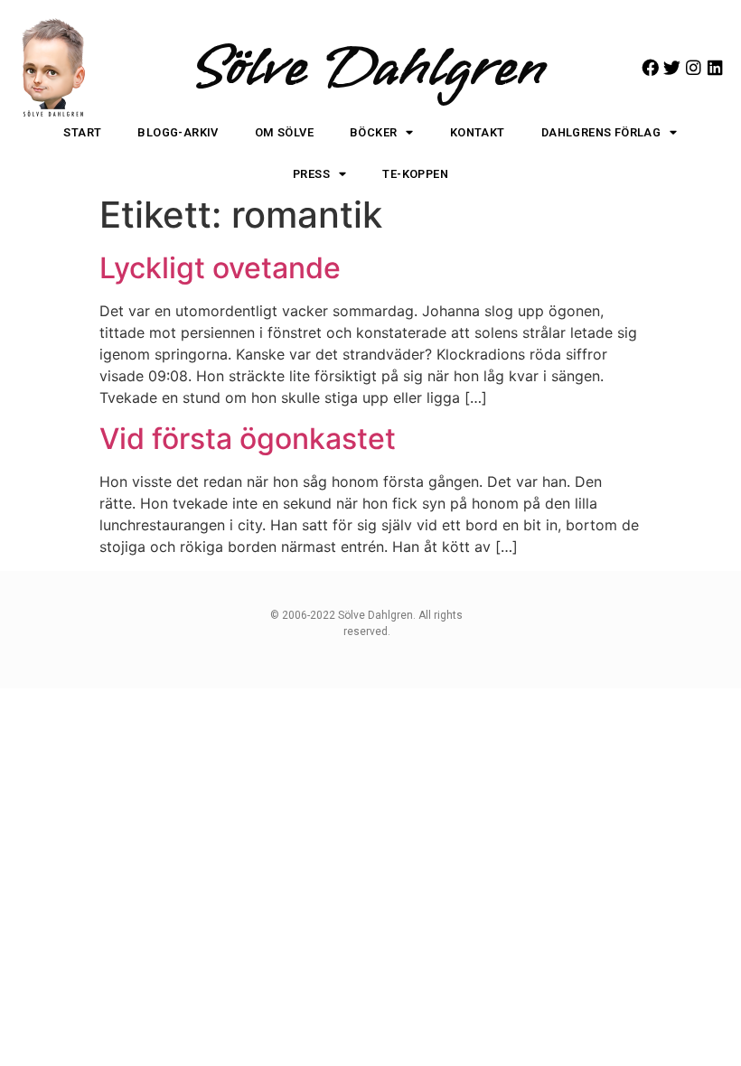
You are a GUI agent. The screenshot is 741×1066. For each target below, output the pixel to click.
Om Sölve (284, 132)
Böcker (373, 132)
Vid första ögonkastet (247, 438)
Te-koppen (415, 174)
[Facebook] (650, 67)
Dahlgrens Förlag (601, 132)
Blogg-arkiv (177, 132)
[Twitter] (671, 67)
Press (311, 174)
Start (82, 132)
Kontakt (477, 132)
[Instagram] (693, 67)
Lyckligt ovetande (220, 267)
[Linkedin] (715, 67)
